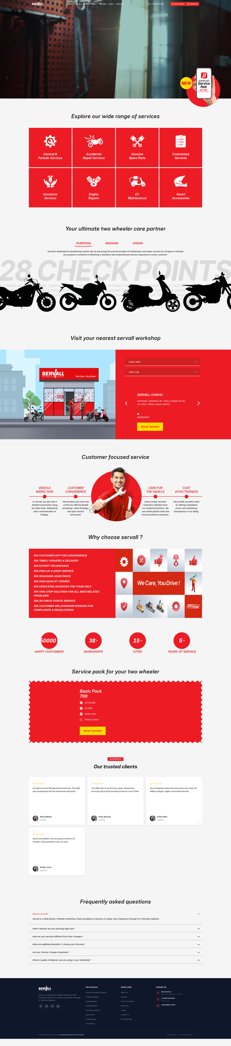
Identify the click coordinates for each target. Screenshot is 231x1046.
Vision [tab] (138, 243)
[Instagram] (46, 1010)
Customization (91, 1023)
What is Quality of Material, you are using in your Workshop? (61, 964)
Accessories (90, 1027)
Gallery (111, 4)
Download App (126, 1023)
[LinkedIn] (58, 1010)
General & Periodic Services (96, 996)
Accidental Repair (92, 1001)
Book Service (179, 4)
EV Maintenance (92, 1010)
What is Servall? (40, 918)
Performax (102, 4)
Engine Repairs (91, 1005)
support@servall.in (168, 1009)
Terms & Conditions (185, 1039)
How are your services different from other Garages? (57, 940)
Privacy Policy (172, 1039)
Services (79, 4)
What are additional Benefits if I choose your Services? (58, 948)
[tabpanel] (115, 49)
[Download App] (167, 4)
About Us (70, 4)
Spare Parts (90, 1019)
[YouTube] (52, 1010)
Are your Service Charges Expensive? (50, 956)
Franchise (194, 4)
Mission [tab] (111, 243)
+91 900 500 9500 (157, 4)
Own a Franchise (90, 4)
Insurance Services (93, 1014)
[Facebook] (40, 1010)
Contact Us (120, 4)
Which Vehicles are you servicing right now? (53, 932)
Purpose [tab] (83, 243)
